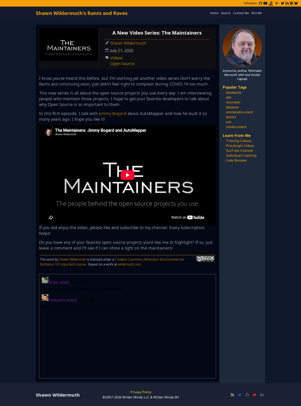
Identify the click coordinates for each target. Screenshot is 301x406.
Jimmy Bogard (112, 113)
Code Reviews (236, 160)
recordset (233, 102)
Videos (116, 58)
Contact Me (241, 13)
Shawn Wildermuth (128, 43)
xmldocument (236, 127)
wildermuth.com (129, 264)
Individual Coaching (241, 155)
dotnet (231, 117)
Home (214, 13)
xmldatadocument (239, 112)
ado (228, 97)
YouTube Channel (239, 150)
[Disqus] (127, 326)
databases (234, 92)
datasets (232, 107)
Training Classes (239, 140)
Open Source (122, 63)
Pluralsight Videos (240, 145)
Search (226, 13)
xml (228, 122)
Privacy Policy (140, 392)
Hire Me (256, 13)
